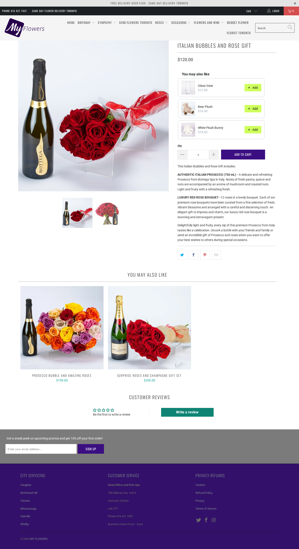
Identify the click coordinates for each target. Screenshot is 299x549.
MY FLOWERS (38, 538)
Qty (180, 145)
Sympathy (105, 22)
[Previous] (21, 116)
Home (71, 22)
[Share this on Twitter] (182, 255)
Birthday (84, 22)
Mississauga (28, 508)
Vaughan (25, 485)
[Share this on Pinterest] (205, 255)
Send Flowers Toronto (135, 22)
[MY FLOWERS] (24, 28)
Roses (160, 22)
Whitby (24, 524)
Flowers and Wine (207, 22)
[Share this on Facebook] (193, 255)
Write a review (187, 412)
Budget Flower (238, 22)
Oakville (25, 516)
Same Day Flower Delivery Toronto (54, 11)
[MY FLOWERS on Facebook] (206, 520)
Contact (200, 485)
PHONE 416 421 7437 (14, 11)
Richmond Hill (28, 492)
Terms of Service (205, 508)
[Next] (165, 116)
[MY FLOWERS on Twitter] (198, 520)
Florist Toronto (239, 32)
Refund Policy (204, 492)
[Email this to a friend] (216, 255)
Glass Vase (205, 85)
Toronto (25, 500)
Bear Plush (205, 106)
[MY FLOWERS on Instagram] (214, 520)
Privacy (199, 500)
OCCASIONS (179, 22)
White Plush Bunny (210, 127)
